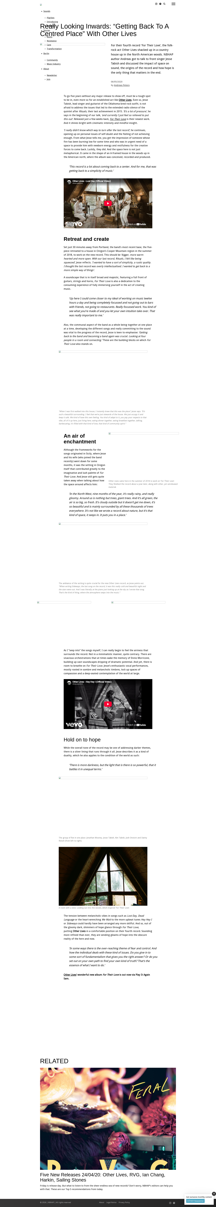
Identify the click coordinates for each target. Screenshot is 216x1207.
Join (48, 79)
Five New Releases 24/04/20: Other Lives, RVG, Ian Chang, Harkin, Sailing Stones (102, 1177)
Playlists (50, 18)
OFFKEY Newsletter (195, 1201)
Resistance (52, 41)
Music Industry (54, 64)
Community (52, 60)
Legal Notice (111, 1202)
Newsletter (52, 75)
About (46, 69)
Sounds (46, 11)
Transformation (54, 49)
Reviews (50, 25)
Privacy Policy (124, 1202)
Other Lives (125, 99)
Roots (49, 37)
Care (49, 45)
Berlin (46, 53)
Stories (46, 30)
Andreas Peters (122, 85)
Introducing (52, 22)
